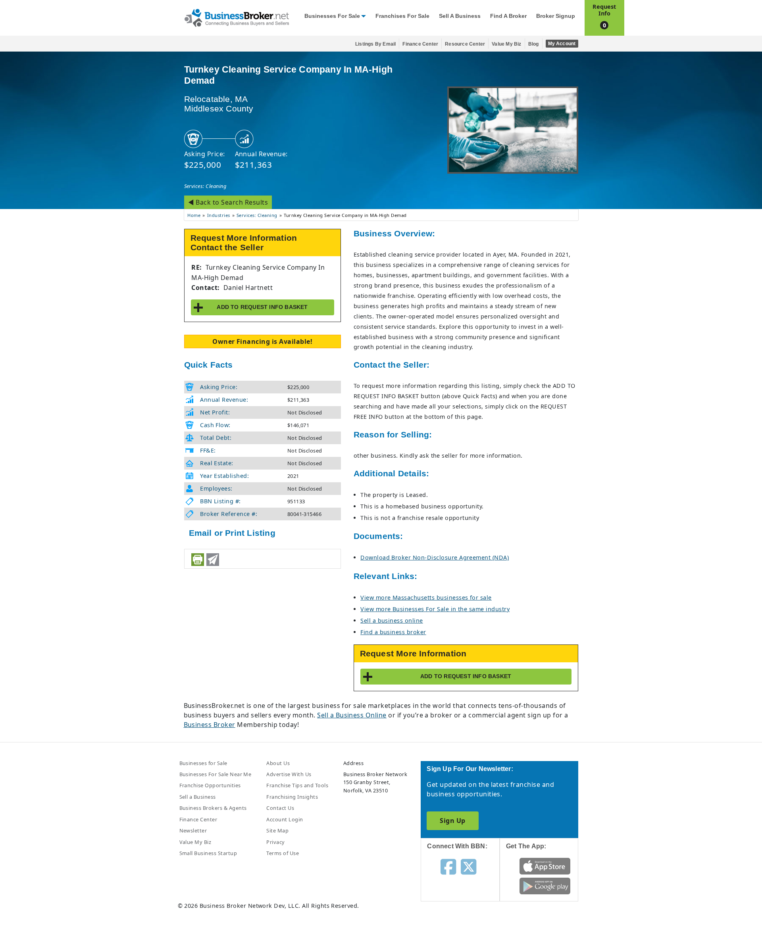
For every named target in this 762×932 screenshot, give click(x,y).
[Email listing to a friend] (212, 559)
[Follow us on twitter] (468, 866)
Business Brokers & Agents (213, 807)
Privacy (275, 842)
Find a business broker (393, 632)
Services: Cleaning (205, 186)
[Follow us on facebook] (448, 866)
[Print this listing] (197, 559)
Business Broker (209, 724)
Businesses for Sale (332, 16)
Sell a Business (460, 16)
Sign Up (452, 820)
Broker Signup (555, 16)
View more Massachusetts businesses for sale (426, 597)
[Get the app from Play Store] (545, 885)
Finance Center (420, 44)
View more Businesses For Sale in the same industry (435, 609)
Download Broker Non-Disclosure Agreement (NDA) (434, 557)
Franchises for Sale (402, 16)
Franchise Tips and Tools (297, 785)
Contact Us (280, 807)
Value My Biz (506, 44)
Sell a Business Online (352, 715)
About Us (278, 763)
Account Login (284, 819)
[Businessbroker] (236, 17)
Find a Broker (508, 16)
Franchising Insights (292, 796)
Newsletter (193, 830)
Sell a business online (391, 620)
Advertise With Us (288, 774)
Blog (533, 44)
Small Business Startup (208, 853)
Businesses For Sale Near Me (215, 774)
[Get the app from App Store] (545, 865)
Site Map (277, 830)
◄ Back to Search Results (228, 202)
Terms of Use (282, 853)
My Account (562, 43)
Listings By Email (375, 44)
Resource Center (465, 44)
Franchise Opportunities (210, 785)
